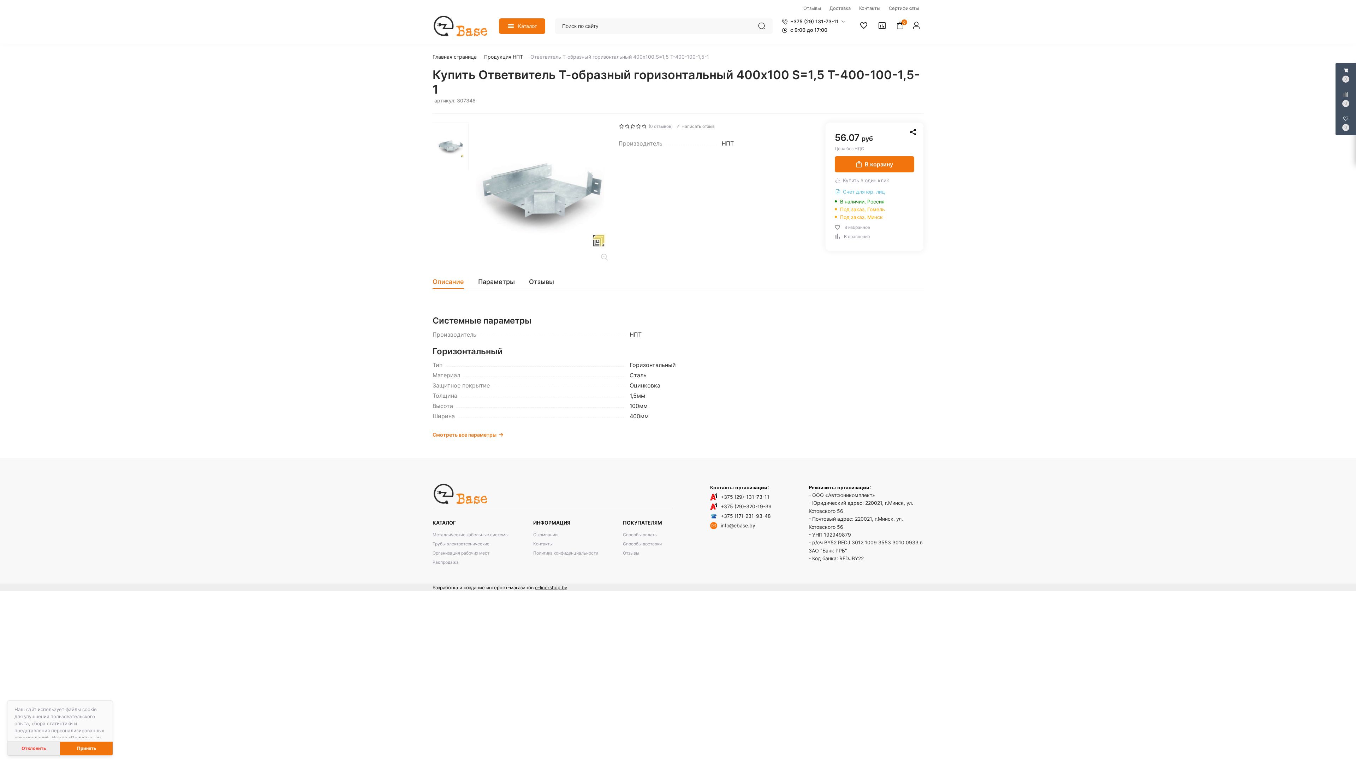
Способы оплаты (640, 534)
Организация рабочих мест (461, 553)
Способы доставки (642, 543)
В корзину (879, 164)
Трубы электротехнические (461, 543)
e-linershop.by (551, 587)
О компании (545, 534)
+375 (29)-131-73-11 (745, 497)
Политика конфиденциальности (565, 553)
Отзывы (631, 553)
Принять (86, 748)
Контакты (543, 543)
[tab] (452, 282)
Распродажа (446, 562)
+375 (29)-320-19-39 (746, 506)
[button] (813, 21)
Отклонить (34, 748)
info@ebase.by (738, 525)
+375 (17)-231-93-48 (746, 516)
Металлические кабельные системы (471, 534)
